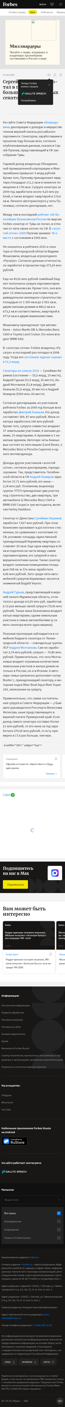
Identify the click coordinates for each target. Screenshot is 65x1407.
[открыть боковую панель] (52, 4)
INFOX (47, 1362)
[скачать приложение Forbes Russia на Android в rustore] (14, 1141)
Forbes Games (22, 12)
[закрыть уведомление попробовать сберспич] (49, 85)
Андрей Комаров (42, 477)
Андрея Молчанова (22, 647)
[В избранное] (61, 75)
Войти (42, 4)
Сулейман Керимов (48, 518)
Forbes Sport (12, 954)
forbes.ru (34, 1257)
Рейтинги (47, 12)
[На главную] (10, 4)
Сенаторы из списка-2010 (21, 371)
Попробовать (28, 100)
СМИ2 (8, 1362)
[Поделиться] (55, 75)
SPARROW (27, 1362)
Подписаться (15, 884)
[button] (61, 4)
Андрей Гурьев (13, 592)
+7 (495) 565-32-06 (42, 1325)
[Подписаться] (59, 1199)
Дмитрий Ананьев (31, 412)
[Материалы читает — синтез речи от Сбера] (49, 75)
